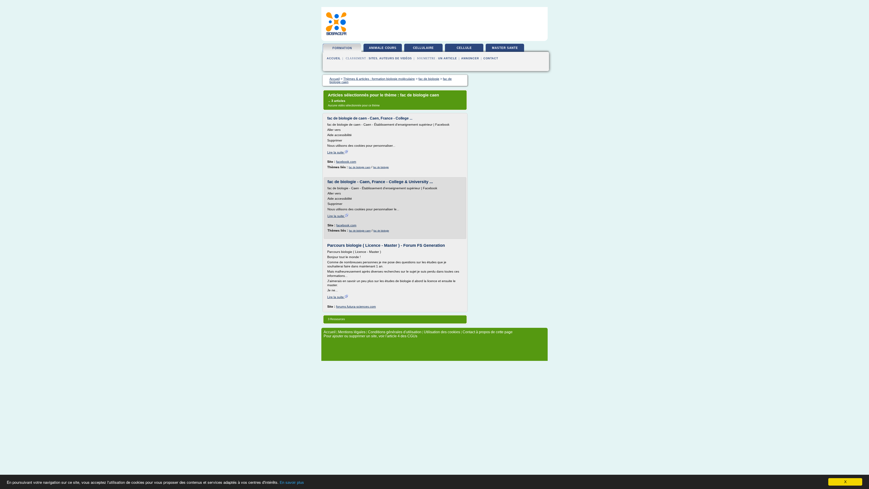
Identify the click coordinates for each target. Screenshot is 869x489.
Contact (490, 58)
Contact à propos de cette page (488, 332)
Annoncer (470, 58)
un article (447, 58)
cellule (464, 48)
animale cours (382, 48)
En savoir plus (292, 482)
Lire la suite (336, 152)
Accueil (334, 58)
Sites (373, 58)
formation (342, 48)
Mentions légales (351, 332)
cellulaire (423, 48)
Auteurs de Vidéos (395, 58)
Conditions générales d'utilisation (394, 332)
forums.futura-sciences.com (356, 306)
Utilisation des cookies (442, 332)
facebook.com (346, 161)
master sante (505, 48)
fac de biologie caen (359, 167)
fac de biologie (381, 167)
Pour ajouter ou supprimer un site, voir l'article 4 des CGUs (370, 336)
